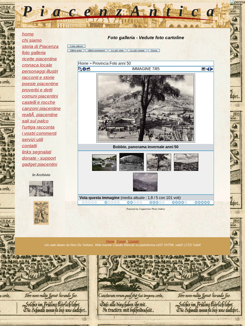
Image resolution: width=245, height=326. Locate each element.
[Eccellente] (179, 203)
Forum (121, 241)
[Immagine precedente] (207, 69)
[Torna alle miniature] (80, 69)
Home (83, 63)
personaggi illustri (40, 71)
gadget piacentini (39, 164)
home (28, 34)
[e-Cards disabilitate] (203, 69)
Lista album (76, 46)
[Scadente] (89, 203)
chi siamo (32, 40)
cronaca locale (37, 65)
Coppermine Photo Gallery (152, 209)
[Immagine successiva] (211, 69)
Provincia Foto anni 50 (112, 63)
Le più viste (117, 50)
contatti (29, 145)
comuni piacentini (40, 96)
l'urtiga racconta (38, 127)
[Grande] (202, 203)
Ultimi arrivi (76, 50)
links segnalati (36, 151)
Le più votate (137, 50)
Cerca (154, 50)
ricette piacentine (39, 58)
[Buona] (157, 203)
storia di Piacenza (40, 46)
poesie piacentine (40, 83)
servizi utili (32, 139)
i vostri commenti (39, 133)
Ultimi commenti (96, 50)
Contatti (133, 241)
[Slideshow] (88, 69)
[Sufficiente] (134, 203)
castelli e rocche (38, 102)
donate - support (39, 158)
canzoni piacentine (41, 108)
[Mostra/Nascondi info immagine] (84, 69)
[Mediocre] (112, 203)
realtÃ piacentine (40, 114)
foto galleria (34, 52)
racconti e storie (38, 77)
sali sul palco (35, 120)
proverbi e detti (37, 89)
